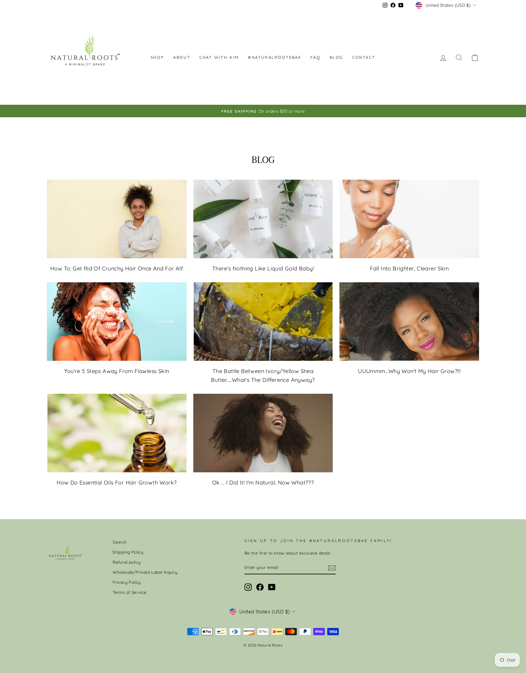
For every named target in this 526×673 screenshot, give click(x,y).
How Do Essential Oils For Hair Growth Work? (117, 482)
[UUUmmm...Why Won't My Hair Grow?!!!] (409, 321)
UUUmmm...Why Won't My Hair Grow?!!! (409, 371)
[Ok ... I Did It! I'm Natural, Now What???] (263, 433)
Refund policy (127, 562)
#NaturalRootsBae (274, 57)
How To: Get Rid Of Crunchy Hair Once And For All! (116, 268)
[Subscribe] (332, 568)
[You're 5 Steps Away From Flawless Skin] (117, 321)
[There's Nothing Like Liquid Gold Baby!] (263, 219)
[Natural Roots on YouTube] (271, 587)
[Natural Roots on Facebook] (260, 587)
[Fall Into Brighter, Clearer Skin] (409, 219)
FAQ (315, 57)
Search (120, 541)
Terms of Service (129, 592)
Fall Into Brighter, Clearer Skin (409, 268)
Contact (363, 57)
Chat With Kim (219, 57)
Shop (157, 57)
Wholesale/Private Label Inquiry (145, 572)
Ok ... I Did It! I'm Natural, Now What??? (263, 482)
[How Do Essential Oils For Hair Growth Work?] (117, 433)
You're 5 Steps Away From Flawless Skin (116, 371)
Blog (336, 57)
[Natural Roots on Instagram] (248, 587)
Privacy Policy (127, 582)
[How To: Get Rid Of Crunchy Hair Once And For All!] (117, 219)
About (181, 57)
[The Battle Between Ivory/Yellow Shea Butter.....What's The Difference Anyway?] (263, 321)
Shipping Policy (128, 552)
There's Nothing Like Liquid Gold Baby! (263, 268)
